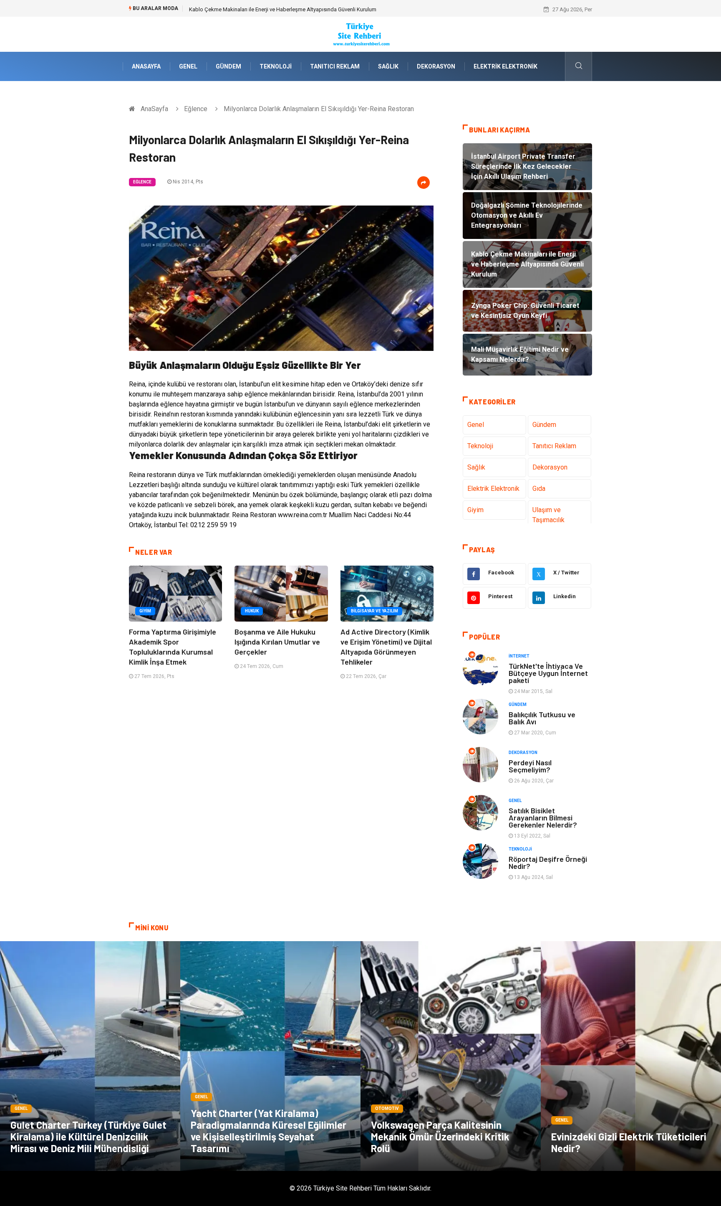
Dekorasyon (436, 66)
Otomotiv (387, 1108)
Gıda (538, 489)
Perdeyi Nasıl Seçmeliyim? (530, 766)
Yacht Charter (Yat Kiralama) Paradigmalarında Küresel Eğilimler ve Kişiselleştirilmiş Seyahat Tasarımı (268, 1130)
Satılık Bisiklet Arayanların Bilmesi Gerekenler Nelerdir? (543, 817)
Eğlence (195, 109)
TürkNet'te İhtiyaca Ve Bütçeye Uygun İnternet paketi (548, 673)
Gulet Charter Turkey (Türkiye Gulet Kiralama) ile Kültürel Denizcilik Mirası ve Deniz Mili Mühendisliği (88, 1136)
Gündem (228, 66)
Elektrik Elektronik (505, 66)
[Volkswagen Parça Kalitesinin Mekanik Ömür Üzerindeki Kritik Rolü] (450, 1056)
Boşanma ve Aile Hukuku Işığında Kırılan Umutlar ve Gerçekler (277, 641)
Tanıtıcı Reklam (335, 66)
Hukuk (252, 611)
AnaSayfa (146, 66)
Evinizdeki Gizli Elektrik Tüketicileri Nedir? (628, 1142)
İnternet (519, 656)
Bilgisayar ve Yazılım (374, 611)
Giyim (145, 611)
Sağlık (388, 66)
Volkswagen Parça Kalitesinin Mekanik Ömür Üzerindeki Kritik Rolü (440, 1136)
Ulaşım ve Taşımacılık (548, 515)
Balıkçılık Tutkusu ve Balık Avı (542, 718)
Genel (188, 66)
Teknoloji (276, 66)
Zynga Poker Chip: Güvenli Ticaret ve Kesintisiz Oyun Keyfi (258, 9)
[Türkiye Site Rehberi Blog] (361, 34)
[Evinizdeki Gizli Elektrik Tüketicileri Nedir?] (631, 1056)
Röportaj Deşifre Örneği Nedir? (548, 862)
